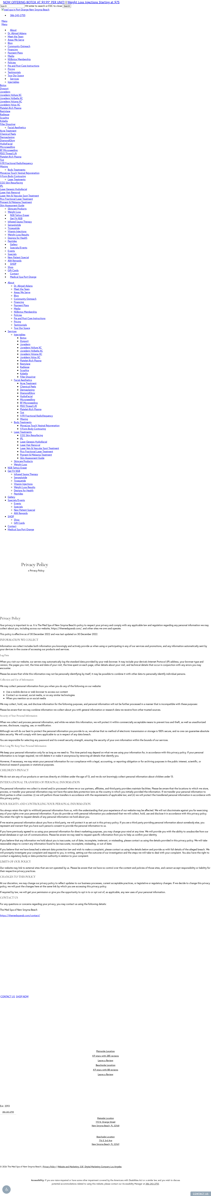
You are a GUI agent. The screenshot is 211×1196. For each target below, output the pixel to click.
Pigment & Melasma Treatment (36, 454)
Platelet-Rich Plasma (30, 360)
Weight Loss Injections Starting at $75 (93, 2)
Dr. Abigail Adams (23, 285)
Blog (16, 295)
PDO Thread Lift (28, 406)
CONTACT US (201, 1193)
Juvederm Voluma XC (31, 354)
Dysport (24, 341)
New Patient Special (24, 509)
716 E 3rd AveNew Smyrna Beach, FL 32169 (105, 1140)
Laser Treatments (23, 432)
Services (12, 331)
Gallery (11, 496)
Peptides (18, 493)
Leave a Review (105, 1060)
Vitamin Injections (23, 483)
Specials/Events (16, 500)
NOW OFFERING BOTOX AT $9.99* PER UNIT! (34, 2)
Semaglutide (20, 477)
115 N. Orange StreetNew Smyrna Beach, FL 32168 (105, 1122)
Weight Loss (20, 464)
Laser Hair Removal (30, 445)
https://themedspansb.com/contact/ (20, 915)
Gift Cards (19, 522)
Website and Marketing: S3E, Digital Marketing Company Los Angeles (89, 1166)
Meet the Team (22, 289)
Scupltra (24, 370)
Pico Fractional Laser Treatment (36, 451)
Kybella (24, 373)
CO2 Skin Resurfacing (31, 435)
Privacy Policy (49, 1166)
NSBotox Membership (25, 311)
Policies (18, 315)
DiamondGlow (27, 393)
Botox (23, 337)
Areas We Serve (22, 292)
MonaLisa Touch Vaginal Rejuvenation (39, 425)
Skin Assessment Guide (32, 458)
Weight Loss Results (24, 487)
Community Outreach (25, 298)
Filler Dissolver (28, 376)
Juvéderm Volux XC (30, 357)
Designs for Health (24, 490)
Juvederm (25, 344)
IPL (21, 438)
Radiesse (24, 367)
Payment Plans (21, 305)
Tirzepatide (20, 480)
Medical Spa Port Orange (21, 529)
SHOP (11, 516)
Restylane (25, 363)
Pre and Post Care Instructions (29, 318)
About (11, 282)
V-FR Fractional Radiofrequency (36, 415)
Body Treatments (23, 422)
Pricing (17, 321)
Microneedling (27, 399)
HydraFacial (26, 396)
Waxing (24, 419)
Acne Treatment (28, 383)
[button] (6, 1189)
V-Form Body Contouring (33, 428)
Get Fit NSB (14, 470)
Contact (12, 526)
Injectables (19, 334)
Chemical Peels (28, 386)
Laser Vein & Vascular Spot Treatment (39, 448)
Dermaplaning (27, 389)
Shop (16, 519)
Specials (18, 506)
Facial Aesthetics (23, 380)
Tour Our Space (22, 328)
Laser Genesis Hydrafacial (33, 441)
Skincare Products (23, 461)
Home (24, 570)
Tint (22, 412)
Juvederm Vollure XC (31, 347)
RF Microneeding (29, 402)
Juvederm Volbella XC (31, 350)
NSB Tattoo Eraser (17, 467)
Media (17, 308)
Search (67, 6)
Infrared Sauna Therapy (26, 474)
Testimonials (20, 324)
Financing (19, 302)
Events (17, 503)
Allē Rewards (21, 513)
